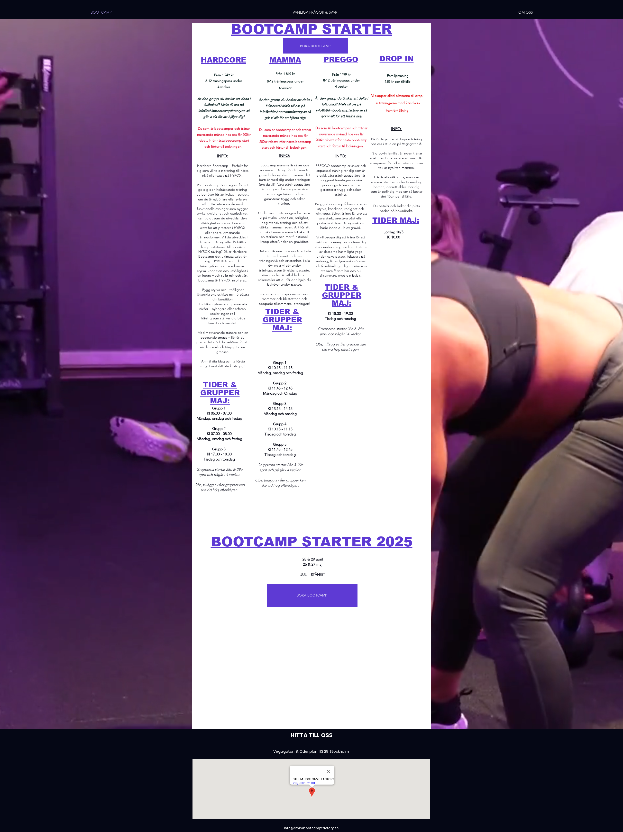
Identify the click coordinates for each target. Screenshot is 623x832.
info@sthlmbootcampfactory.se (221, 111)
